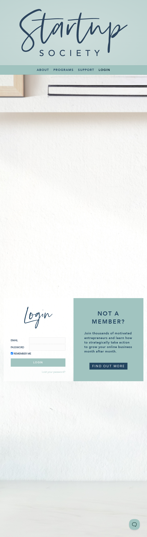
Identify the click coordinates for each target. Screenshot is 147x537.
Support (86, 70)
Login (104, 70)
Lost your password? (53, 372)
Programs (63, 70)
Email (14, 340)
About (43, 70)
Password (17, 347)
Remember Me (22, 353)
